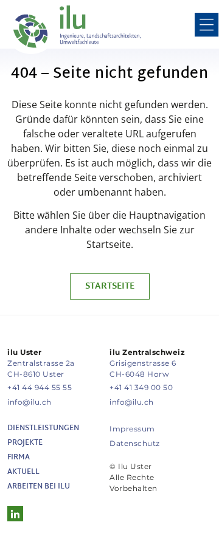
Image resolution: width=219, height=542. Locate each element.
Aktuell (23, 472)
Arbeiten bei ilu (38, 486)
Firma (18, 457)
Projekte (25, 443)
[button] (207, 27)
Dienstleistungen (43, 428)
